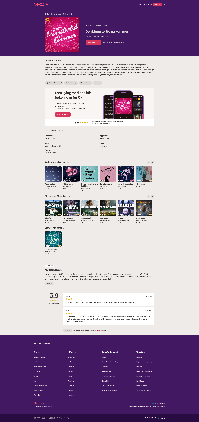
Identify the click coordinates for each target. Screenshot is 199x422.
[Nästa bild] (152, 162)
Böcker (47, 14)
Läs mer (49, 284)
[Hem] (84, 4)
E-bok (54, 153)
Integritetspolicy (143, 407)
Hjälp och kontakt (44, 343)
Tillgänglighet (133, 407)
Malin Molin (104, 138)
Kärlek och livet (67, 14)
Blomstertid (56, 146)
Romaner (98, 83)
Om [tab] (46, 130)
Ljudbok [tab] (53, 130)
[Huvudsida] (164, 4)
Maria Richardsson (101, 36)
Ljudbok (48, 153)
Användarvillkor (154, 407)
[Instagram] (35, 394)
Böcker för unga (56, 14)
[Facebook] (39, 394)
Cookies (162, 407)
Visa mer (68, 330)
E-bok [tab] (60, 130)
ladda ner (99, 330)
